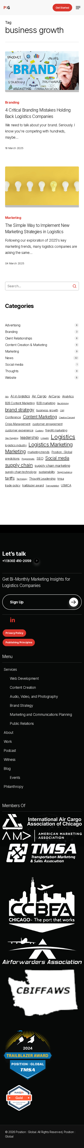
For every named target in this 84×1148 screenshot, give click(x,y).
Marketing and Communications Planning (41, 715)
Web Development (24, 678)
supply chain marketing (52, 466)
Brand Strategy (21, 706)
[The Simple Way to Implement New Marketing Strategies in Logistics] (42, 186)
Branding (12, 102)
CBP (62, 410)
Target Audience (64, 472)
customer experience (19, 430)
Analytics (68, 396)
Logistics (63, 437)
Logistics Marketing (51, 444)
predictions (12, 458)
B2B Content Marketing (20, 403)
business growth (47, 410)
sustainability (47, 472)
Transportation (52, 485)
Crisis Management (17, 424)
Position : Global (62, 452)
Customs (39, 430)
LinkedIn (45, 438)
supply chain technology (21, 472)
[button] (78, 8)
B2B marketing (45, 403)
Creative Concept (67, 417)
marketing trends (39, 452)
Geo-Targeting (11, 438)
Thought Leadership (42, 478)
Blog (7, 769)
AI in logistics (20, 396)
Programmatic (28, 459)
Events (15, 778)
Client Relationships (18, 338)
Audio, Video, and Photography (34, 696)
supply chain (19, 465)
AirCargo (54, 396)
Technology (22, 479)
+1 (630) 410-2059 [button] (16, 561)
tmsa (60, 478)
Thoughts (12, 371)
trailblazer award (33, 485)
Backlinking (63, 403)
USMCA (66, 485)
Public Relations (22, 724)
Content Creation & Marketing (26, 345)
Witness (9, 760)
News (9, 358)
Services (10, 669)
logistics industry (16, 445)
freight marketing (56, 430)
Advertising (12, 325)
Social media (14, 364)
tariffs (10, 478)
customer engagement (47, 424)
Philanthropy (13, 787)
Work (8, 742)
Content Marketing (40, 416)
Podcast (10, 751)
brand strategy (19, 409)
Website (10, 378)
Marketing (13, 218)
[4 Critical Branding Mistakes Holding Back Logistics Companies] (42, 71)
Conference (13, 417)
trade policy (12, 485)
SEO (39, 458)
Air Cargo (39, 396)
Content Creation (23, 687)
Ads (7, 396)
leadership (29, 437)
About (8, 733)
